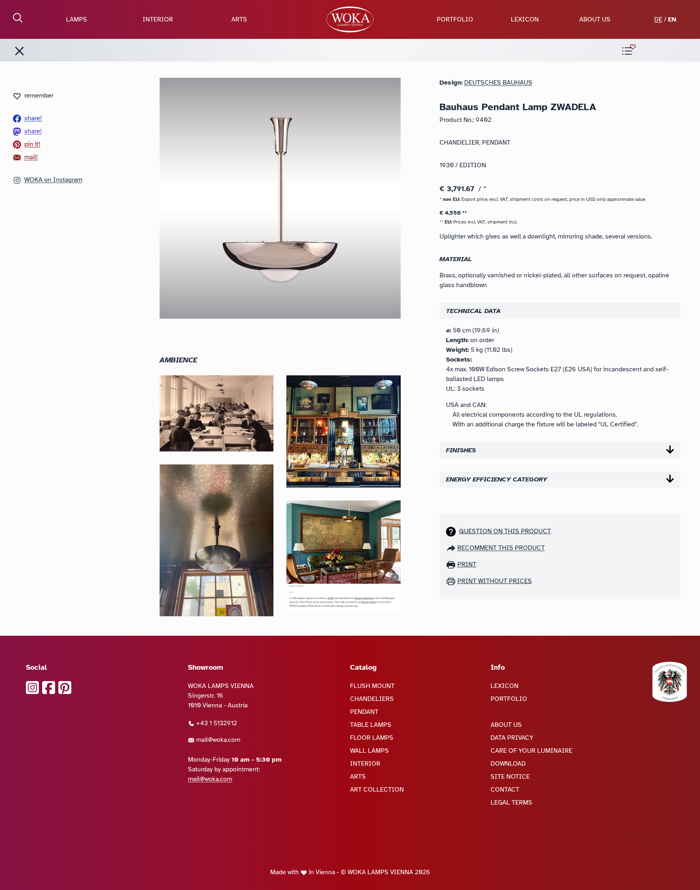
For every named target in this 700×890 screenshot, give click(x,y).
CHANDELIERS (372, 699)
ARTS (239, 19)
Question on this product (505, 531)
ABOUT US (594, 19)
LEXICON (525, 19)
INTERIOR (158, 19)
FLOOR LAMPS (371, 738)
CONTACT (505, 790)
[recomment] (451, 548)
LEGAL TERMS (511, 802)
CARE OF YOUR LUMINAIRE (531, 751)
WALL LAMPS (369, 751)
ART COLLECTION (377, 790)
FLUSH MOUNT (372, 686)
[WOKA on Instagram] (32, 687)
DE (658, 19)
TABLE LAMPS (370, 725)
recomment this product (501, 548)
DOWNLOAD (508, 764)
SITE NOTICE (510, 777)
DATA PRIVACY (512, 738)
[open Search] (18, 18)
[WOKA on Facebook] (48, 687)
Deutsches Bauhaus (498, 83)
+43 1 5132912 (215, 723)
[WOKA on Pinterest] (64, 687)
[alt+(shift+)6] (19, 51)
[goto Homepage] (350, 19)
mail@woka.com (217, 740)
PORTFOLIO (455, 19)
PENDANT (364, 712)
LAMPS (76, 19)
